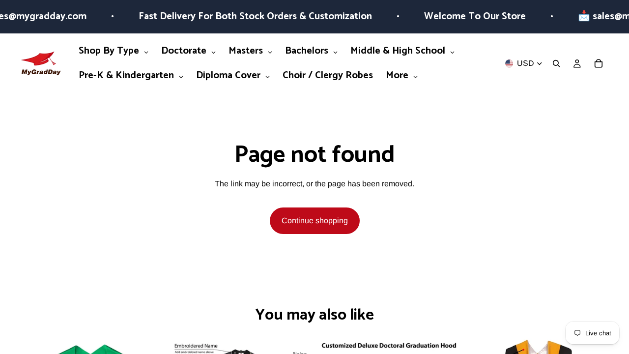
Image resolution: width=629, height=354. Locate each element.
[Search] (556, 63)
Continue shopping (315, 220)
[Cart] (598, 63)
